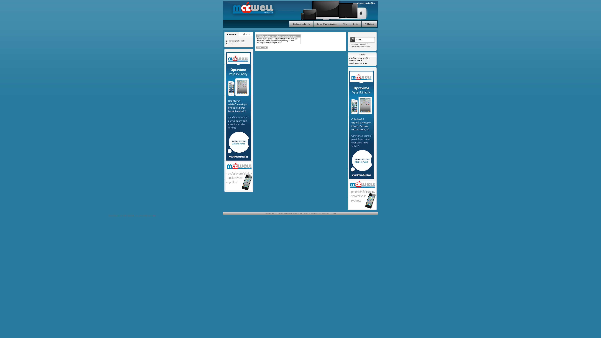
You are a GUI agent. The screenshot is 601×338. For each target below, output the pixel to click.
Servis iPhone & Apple (326, 24)
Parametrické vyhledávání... (361, 47)
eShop (230, 43)
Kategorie (231, 34)
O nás (355, 24)
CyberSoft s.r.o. (132, 216)
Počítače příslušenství (236, 41)
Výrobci (246, 34)
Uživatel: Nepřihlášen (366, 3)
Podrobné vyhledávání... (360, 44)
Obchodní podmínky (301, 24)
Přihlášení (369, 24)
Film (345, 24)
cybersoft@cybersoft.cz (147, 216)
